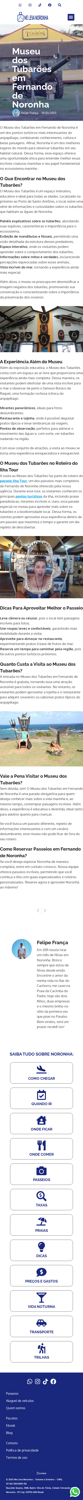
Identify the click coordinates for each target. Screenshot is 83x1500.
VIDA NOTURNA (41, 1306)
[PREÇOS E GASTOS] (41, 1272)
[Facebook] (53, 1381)
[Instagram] (37, 1381)
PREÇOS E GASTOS (41, 1281)
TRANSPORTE (42, 1332)
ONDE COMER (41, 1154)
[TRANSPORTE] (41, 1323)
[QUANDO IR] (41, 1095)
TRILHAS (41, 1357)
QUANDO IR (41, 1104)
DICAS (41, 1256)
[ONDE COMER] (41, 1145)
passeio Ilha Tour (13, 481)
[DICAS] (41, 1247)
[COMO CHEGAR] (41, 1069)
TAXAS (41, 1205)
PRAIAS (41, 1230)
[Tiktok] (45, 1381)
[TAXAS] (41, 1196)
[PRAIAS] (41, 1221)
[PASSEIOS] (41, 1171)
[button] (71, 17)
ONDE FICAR (41, 1129)
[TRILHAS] (41, 1348)
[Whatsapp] (30, 1381)
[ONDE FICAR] (41, 1120)
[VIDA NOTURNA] (41, 1298)
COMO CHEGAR (41, 1078)
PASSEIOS (41, 1180)
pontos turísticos (29, 496)
